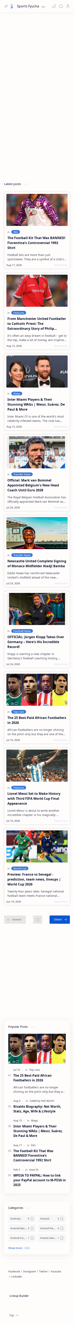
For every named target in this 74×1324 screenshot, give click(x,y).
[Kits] (15, 232)
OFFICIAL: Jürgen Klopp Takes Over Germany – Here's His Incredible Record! (35, 642)
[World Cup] (19, 868)
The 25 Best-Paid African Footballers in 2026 (36, 720)
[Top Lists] (18, 712)
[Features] (18, 313)
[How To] (33, 1169)
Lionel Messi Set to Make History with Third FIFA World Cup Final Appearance (33, 798)
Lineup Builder (19, 1296)
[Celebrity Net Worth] (42, 1101)
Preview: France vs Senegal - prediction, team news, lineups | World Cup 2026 (34, 879)
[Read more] (61, 265)
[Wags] (16, 393)
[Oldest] (60, 919)
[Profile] (68, 6)
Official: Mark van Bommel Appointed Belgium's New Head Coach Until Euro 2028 (33, 485)
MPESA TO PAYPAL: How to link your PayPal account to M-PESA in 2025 (39, 1180)
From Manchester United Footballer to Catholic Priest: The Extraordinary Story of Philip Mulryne (36, 323)
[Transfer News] (22, 474)
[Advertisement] (37, 53)
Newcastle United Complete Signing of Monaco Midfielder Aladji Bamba (36, 563)
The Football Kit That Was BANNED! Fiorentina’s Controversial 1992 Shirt (36, 243)
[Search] (61, 6)
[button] (54, 6)
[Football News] (22, 631)
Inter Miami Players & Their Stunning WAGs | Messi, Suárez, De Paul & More (36, 404)
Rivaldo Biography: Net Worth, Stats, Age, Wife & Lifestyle (37, 1108)
